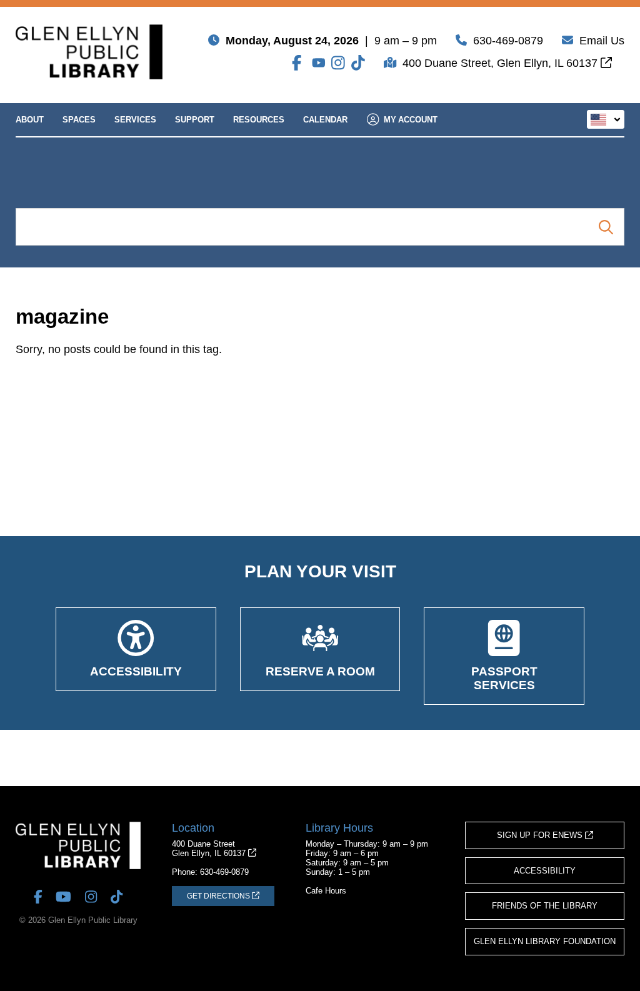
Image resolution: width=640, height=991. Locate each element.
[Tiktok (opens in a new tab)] (358, 63)
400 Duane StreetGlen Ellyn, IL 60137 (210, 848)
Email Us (601, 40)
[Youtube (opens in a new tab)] (319, 63)
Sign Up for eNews (541, 835)
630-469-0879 (508, 40)
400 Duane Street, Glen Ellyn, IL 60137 (501, 63)
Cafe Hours (326, 890)
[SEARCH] (606, 227)
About (30, 119)
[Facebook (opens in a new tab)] (299, 63)
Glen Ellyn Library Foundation (545, 941)
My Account (411, 119)
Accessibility (545, 870)
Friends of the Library (545, 905)
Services (135, 119)
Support (194, 119)
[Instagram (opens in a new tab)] (338, 63)
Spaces (79, 119)
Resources (258, 119)
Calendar (325, 119)
